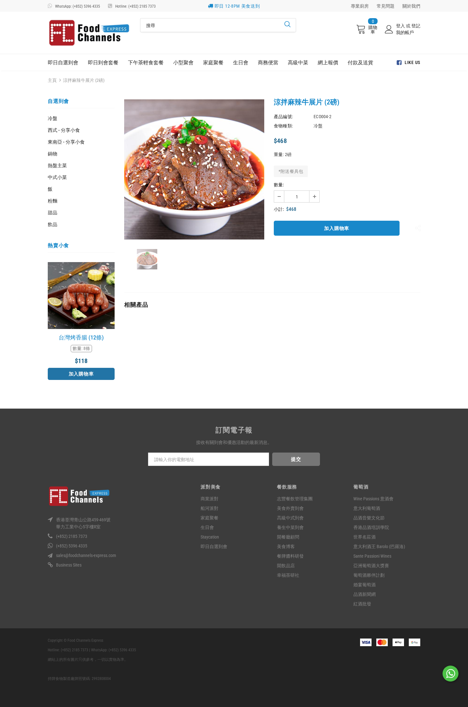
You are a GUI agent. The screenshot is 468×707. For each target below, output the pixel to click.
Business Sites (69, 565)
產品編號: (283, 116)
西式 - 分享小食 (64, 130)
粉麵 (52, 201)
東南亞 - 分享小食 (66, 142)
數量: (279, 184)
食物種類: (283, 125)
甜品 (52, 213)
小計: (279, 209)
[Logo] (89, 32)
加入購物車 (81, 374)
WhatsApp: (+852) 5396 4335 (77, 6)
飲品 (52, 224)
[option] (81, 321)
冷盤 (52, 118)
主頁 (52, 80)
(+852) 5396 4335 (71, 545)
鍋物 (52, 154)
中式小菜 (57, 177)
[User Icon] (389, 29)
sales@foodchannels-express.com (86, 555)
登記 (415, 25)
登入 (401, 25)
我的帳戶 (405, 32)
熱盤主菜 (57, 165)
